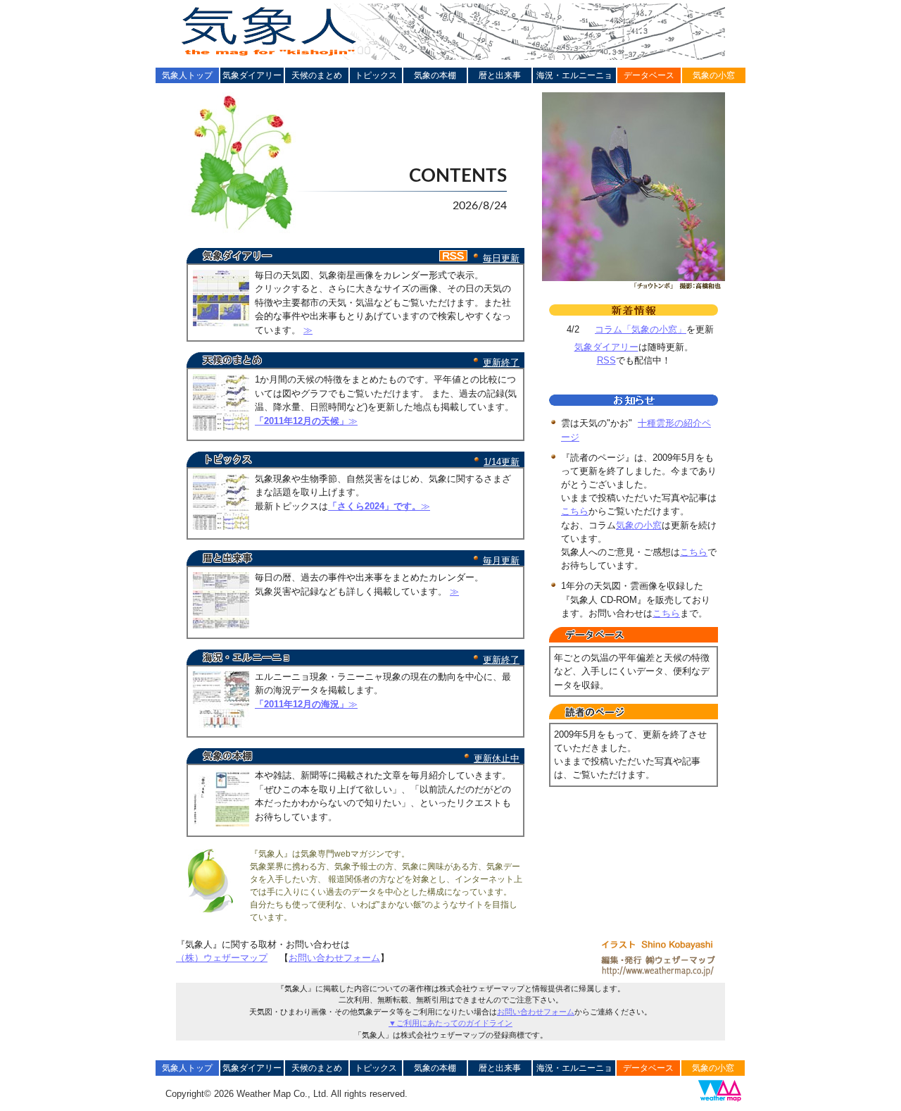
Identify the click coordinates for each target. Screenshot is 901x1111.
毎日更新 (501, 258)
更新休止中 (496, 758)
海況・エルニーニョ (574, 75)
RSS (606, 360)
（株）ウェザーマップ (221, 957)
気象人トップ (187, 75)
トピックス (376, 75)
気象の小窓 (714, 75)
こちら (574, 511)
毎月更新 (501, 560)
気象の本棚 (435, 75)
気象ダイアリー (252, 75)
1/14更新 (501, 462)
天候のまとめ (316, 75)
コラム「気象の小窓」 (640, 329)
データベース (649, 75)
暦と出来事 (500, 75)
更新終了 (501, 362)
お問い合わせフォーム (334, 957)
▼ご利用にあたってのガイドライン (450, 1023)
